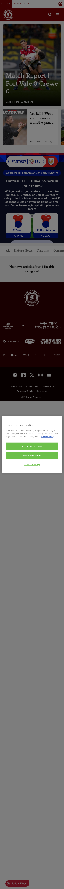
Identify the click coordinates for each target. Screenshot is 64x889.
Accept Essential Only (32, 446)
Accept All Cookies (32, 455)
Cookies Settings (32, 464)
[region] (32, 444)
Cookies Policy (47, 436)
